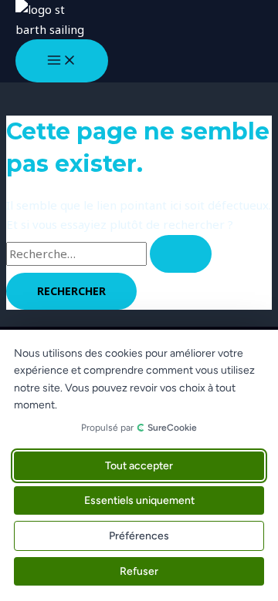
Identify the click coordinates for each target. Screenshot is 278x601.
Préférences (139, 535)
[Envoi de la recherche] (181, 254)
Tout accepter (139, 465)
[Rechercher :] (109, 253)
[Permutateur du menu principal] (61, 60)
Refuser (139, 571)
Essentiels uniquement (139, 500)
